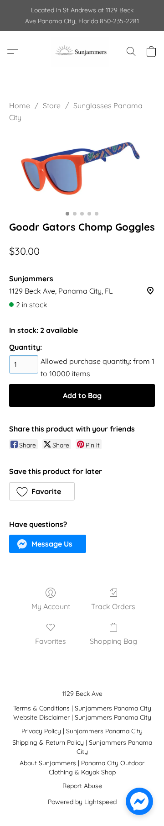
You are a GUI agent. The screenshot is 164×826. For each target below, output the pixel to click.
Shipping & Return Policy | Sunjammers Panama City (82, 747)
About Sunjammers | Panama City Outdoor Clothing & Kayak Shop (82, 767)
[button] (81, 51)
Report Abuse (82, 786)
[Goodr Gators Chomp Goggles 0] (82, 169)
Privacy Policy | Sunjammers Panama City (82, 731)
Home (19, 105)
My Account (50, 606)
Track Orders (113, 606)
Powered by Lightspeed (82, 802)
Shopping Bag (113, 641)
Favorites (50, 641)
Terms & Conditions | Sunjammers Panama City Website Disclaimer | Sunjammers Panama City (82, 712)
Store (52, 105)
